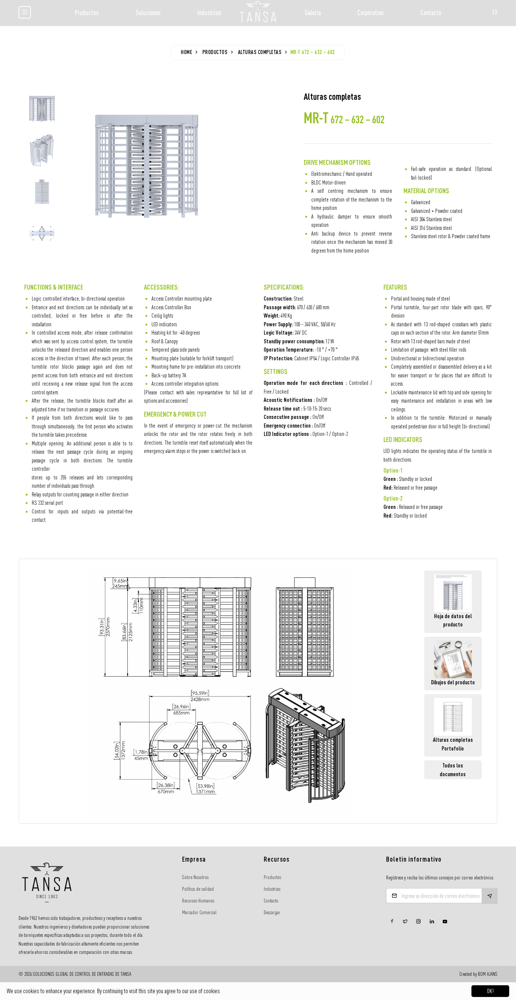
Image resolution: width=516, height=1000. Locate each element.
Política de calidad (198, 889)
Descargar (272, 912)
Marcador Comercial (199, 912)
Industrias (209, 12)
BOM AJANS (487, 974)
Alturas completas (260, 52)
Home (186, 52)
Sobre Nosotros (195, 877)
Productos (87, 12)
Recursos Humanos (198, 901)
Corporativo (370, 12)
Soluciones (148, 12)
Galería (313, 12)
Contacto (430, 12)
